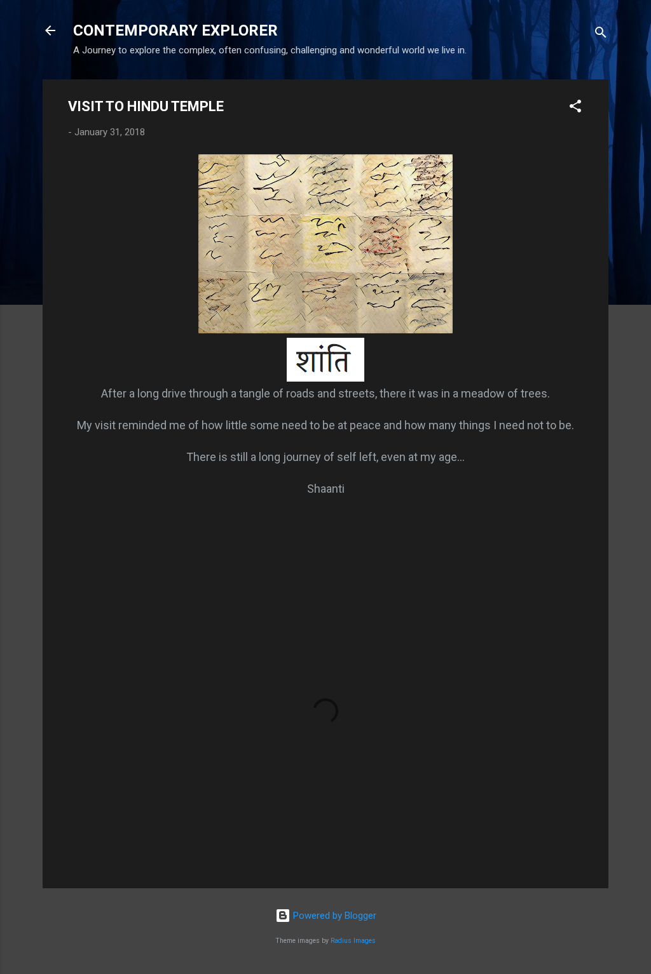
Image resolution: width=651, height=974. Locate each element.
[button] (575, 108)
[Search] (600, 34)
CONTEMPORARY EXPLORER (175, 30)
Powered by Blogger (333, 915)
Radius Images (353, 941)
